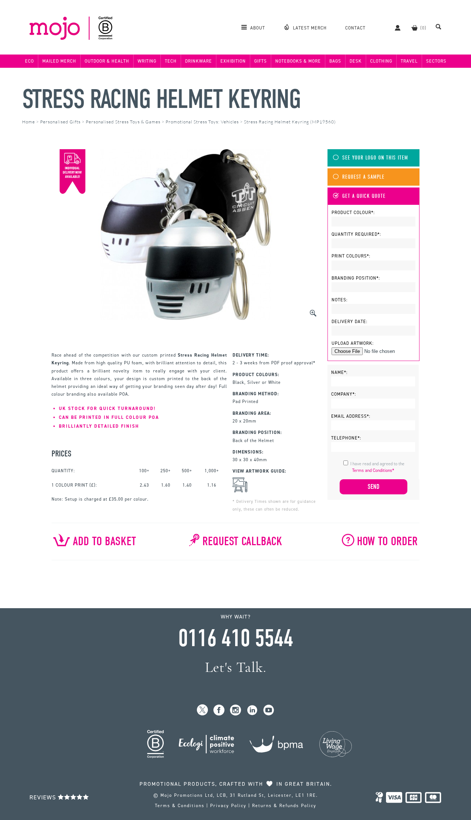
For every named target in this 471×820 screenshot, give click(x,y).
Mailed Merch (59, 61)
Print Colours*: (351, 256)
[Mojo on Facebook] (219, 710)
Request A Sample (363, 177)
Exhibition (233, 61)
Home (28, 122)
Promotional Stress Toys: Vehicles (202, 122)
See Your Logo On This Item (375, 158)
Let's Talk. (235, 667)
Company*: (343, 394)
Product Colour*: (353, 212)
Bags (335, 61)
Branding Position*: (356, 278)
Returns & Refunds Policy (284, 806)
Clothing (381, 61)
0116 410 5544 (235, 638)
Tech (171, 61)
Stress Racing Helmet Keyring (161, 99)
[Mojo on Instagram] (235, 710)
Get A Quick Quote (364, 196)
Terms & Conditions (180, 806)
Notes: (340, 300)
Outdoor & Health (107, 61)
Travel (409, 61)
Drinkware (198, 61)
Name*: (339, 372)
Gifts (260, 61)
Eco (29, 61)
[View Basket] (414, 27)
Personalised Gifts (60, 122)
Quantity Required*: (356, 234)
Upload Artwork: (353, 343)
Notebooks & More (298, 61)
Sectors (436, 61)
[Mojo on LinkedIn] (252, 710)
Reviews (43, 797)
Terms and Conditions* (373, 470)
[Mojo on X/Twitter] (202, 710)
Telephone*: (346, 438)
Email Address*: (351, 416)
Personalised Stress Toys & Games (123, 122)
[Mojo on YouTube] (269, 710)
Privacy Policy (228, 806)
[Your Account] (394, 27)
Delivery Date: (350, 322)
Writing (147, 61)
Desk (356, 61)
